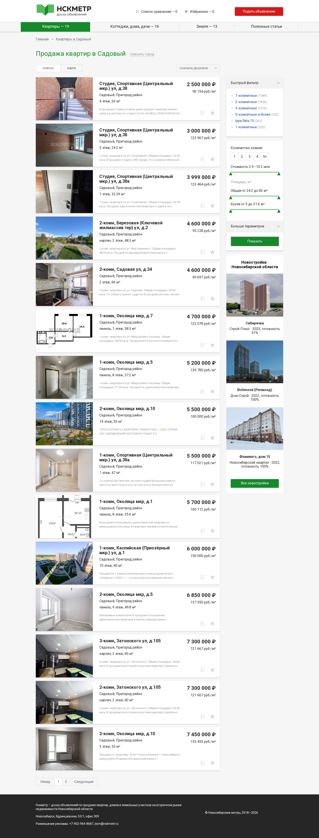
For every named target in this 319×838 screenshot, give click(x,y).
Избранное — (202, 12)
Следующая (84, 782)
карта (71, 68)
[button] (198, 68)
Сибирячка (255, 323)
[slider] (230, 173)
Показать (254, 241)
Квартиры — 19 (55, 26)
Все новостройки (255, 483)
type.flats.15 (248, 121)
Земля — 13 (206, 26)
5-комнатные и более (257, 114)
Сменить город (142, 54)
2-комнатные (251, 102)
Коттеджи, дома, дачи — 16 (134, 26)
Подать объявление (259, 11)
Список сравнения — (159, 12)
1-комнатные (251, 96)
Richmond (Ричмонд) (254, 390)
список (48, 68)
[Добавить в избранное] (212, 113)
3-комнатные (251, 108)
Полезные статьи (266, 26)
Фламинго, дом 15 (254, 457)
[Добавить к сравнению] (203, 113)
